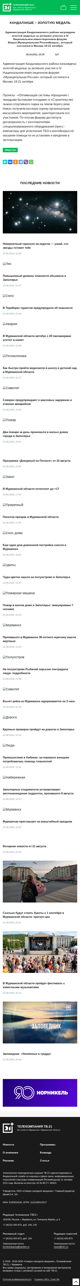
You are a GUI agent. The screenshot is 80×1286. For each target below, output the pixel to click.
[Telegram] (20, 162)
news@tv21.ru (61, 1247)
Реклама (8, 1160)
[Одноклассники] (15, 162)
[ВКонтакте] (10, 162)
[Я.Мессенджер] (5, 162)
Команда (45, 1152)
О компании (10, 1152)
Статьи (44, 1160)
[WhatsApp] (31, 162)
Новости (8, 1144)
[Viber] (26, 162)
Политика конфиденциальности (17, 1279)
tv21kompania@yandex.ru (16, 1247)
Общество (10, 150)
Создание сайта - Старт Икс (47, 1279)
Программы (47, 1144)
